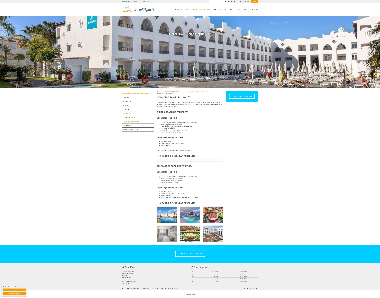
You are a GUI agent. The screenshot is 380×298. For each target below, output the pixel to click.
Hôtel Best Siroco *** (130, 117)
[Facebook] (228, 1)
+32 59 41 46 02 (146, 1)
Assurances (145, 288)
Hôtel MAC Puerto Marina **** (132, 121)
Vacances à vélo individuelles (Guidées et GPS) (136, 93)
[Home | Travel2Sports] (141, 9)
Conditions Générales (132, 288)
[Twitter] (231, 1)
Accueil (160, 92)
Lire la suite (21, 287)
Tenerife (125, 105)
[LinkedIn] (234, 1)
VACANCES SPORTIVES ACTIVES (202, 9)
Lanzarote (126, 109)
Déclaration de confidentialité (169, 288)
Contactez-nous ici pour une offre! (242, 96)
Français (254, 1)
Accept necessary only (14, 293)
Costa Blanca (127, 125)
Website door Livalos (190, 294)
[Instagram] (237, 1)
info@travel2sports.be (131, 1)
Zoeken (225, 1)
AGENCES (231, 9)
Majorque (126, 97)
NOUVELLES (246, 9)
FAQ (238, 9)
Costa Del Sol (127, 113)
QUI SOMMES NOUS (220, 9)
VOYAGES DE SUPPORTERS (182, 9)
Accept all (14, 290)
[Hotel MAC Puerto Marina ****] (167, 215)
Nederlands (246, 1)
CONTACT (255, 9)
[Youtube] (240, 1)
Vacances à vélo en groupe (130, 129)
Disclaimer (155, 288)
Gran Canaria (127, 101)
